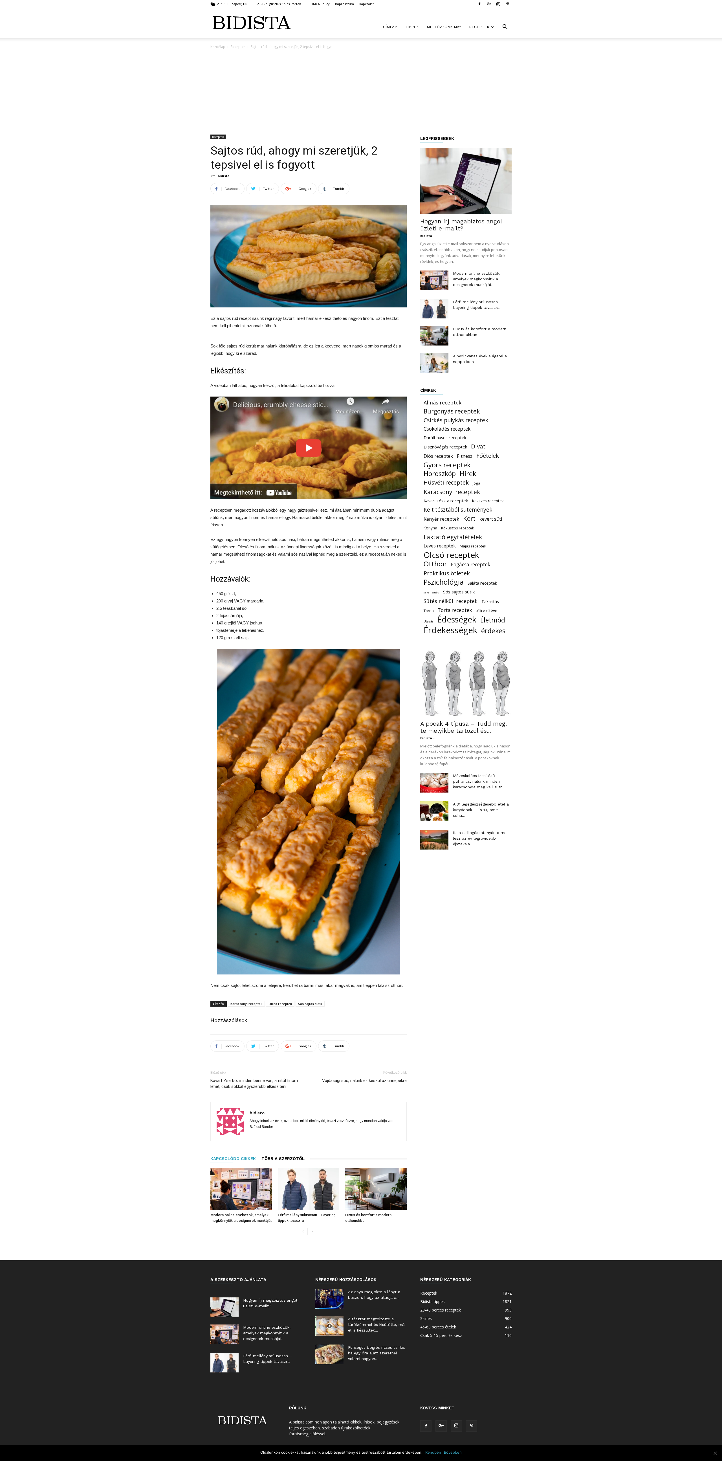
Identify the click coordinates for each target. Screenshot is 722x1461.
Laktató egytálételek (453, 537)
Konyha (430, 528)
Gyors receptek (447, 465)
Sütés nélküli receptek (450, 601)
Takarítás (490, 601)
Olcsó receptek (280, 1004)
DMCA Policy (320, 4)
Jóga (476, 483)
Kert (469, 518)
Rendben (433, 1452)
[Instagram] (498, 4)
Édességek (456, 619)
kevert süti (490, 519)
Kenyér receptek (441, 519)
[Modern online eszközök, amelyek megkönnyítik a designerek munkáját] (241, 1189)
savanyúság (431, 592)
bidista (224, 176)
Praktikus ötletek (447, 573)
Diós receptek (438, 456)
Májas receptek (473, 546)
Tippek (412, 27)
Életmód (492, 620)
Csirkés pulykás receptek (456, 420)
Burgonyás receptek (452, 411)
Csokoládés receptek (447, 429)
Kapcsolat (366, 4)
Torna (429, 610)
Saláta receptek (482, 583)
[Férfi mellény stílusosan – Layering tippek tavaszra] (308, 1189)
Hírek (468, 474)
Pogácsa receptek (470, 564)
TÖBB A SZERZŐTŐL (283, 1158)
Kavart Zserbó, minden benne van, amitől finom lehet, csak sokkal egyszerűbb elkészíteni (254, 1083)
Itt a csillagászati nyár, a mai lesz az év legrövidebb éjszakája (480, 838)
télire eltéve (486, 610)
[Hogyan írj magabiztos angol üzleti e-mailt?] (466, 181)
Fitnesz (464, 456)
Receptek (479, 27)
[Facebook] (479, 4)
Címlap (390, 27)
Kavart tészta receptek (446, 500)
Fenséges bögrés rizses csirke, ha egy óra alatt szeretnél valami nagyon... (376, 1353)
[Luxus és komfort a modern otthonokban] (376, 1189)
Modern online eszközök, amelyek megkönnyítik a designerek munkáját (476, 279)
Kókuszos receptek (457, 528)
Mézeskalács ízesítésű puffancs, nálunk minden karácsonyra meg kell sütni (478, 781)
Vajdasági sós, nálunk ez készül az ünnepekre (364, 1080)
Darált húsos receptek (445, 437)
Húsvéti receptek (446, 482)
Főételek (487, 456)
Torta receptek (455, 610)
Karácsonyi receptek (246, 1004)
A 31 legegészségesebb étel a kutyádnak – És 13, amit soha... (481, 810)
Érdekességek (450, 630)
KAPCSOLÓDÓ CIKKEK (233, 1158)
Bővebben (453, 1452)
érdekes (493, 631)
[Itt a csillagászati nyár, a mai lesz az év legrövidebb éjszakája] (434, 840)
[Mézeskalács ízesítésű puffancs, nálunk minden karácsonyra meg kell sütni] (434, 783)
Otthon (435, 564)
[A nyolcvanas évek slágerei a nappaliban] (434, 363)
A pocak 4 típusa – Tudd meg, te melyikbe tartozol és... (463, 727)
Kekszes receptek (488, 500)
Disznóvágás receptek (445, 447)
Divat (478, 446)
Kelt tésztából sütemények (458, 509)
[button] (505, 27)
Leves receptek (440, 546)
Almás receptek (442, 403)
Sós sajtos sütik (310, 1004)
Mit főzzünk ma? (444, 27)
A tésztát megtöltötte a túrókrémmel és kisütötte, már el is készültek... (377, 1324)
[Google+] (489, 4)
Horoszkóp (440, 474)
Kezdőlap (217, 46)
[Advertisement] (361, 92)
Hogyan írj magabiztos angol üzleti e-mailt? (461, 225)
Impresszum (344, 4)
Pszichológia (444, 582)
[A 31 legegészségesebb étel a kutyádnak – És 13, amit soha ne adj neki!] (434, 811)
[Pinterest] (507, 4)
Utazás (428, 621)
